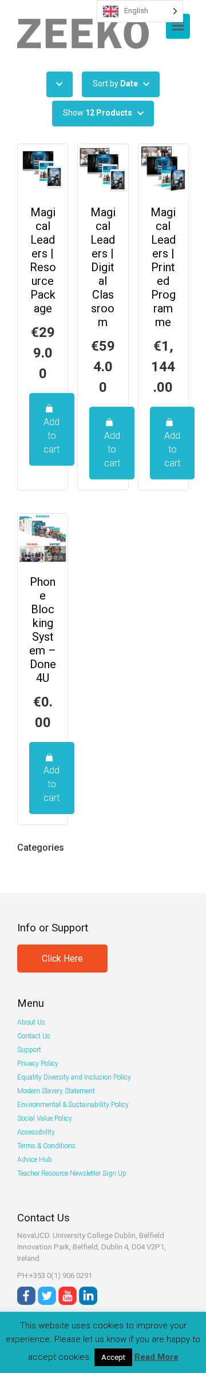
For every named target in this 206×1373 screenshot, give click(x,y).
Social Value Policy (44, 1118)
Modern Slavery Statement (56, 1091)
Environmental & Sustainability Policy (73, 1105)
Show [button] (97, 112)
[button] (59, 84)
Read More (156, 1357)
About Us (31, 1022)
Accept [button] (113, 1357)
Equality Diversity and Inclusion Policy (74, 1077)
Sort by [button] (115, 83)
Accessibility (36, 1132)
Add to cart (51, 435)
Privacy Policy (37, 1063)
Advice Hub (34, 1160)
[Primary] (178, 26)
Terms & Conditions (46, 1146)
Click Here (62, 958)
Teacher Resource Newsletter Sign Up (71, 1173)
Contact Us (33, 1036)
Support (29, 1050)
